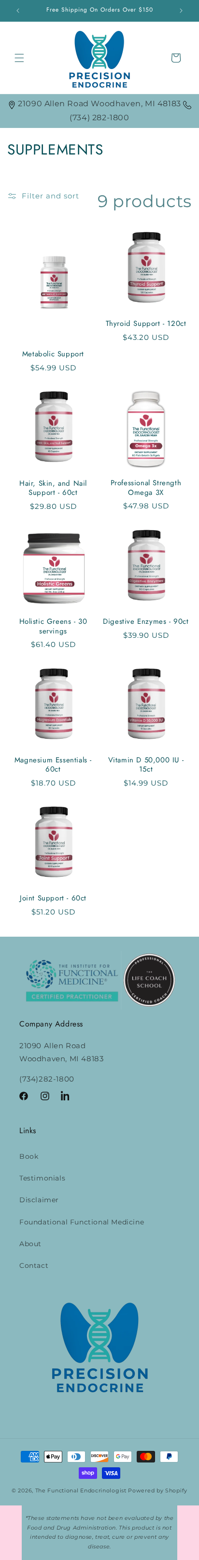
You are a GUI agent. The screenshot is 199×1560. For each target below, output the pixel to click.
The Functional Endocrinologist (81, 1490)
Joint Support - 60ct (53, 898)
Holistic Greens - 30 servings (53, 626)
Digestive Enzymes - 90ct (145, 622)
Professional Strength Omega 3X (146, 487)
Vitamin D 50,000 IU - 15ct (146, 765)
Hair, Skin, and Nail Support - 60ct (53, 488)
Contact (33, 1265)
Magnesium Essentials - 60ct (53, 765)
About (30, 1243)
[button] (19, 58)
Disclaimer (39, 1199)
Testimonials (42, 1178)
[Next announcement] (181, 10)
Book (28, 1156)
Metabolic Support (53, 354)
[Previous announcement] (17, 10)
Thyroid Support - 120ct (146, 324)
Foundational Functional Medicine (81, 1222)
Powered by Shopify (157, 1490)
